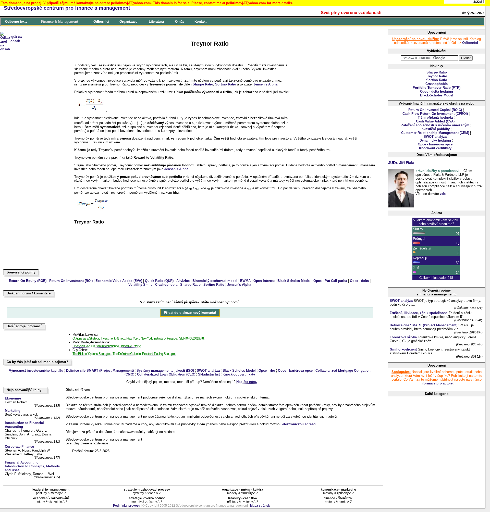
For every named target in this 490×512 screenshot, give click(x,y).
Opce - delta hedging (436, 91)
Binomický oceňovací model (214, 281)
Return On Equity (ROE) (27, 281)
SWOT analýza (208, 370)
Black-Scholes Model (294, 281)
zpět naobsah (16, 39)
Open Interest (264, 281)
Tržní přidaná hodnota (435, 117)
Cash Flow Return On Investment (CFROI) (435, 114)
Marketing (12, 411)
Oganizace (128, 21)
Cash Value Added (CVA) (435, 121)
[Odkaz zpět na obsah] (5, 30)
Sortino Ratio (225, 84)
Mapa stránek (260, 505)
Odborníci (470, 43)
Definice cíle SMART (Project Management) (100, 370)
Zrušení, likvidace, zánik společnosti (419, 313)
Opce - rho (267, 370)
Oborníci (101, 21)
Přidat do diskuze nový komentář (190, 313)
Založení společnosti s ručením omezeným (435, 125)
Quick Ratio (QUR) (159, 281)
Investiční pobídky (435, 129)
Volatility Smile (140, 284)
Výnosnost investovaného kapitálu (36, 370)
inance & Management (59, 21)
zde (443, 194)
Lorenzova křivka (403, 337)
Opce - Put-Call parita (330, 281)
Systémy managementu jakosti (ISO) (165, 370)
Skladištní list (209, 374)
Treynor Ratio (436, 76)
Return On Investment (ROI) (71, 281)
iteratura (156, 21)
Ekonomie (13, 398)
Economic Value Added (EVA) (118, 281)
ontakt (200, 21)
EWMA (245, 281)
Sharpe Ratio (203, 84)
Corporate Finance (19, 446)
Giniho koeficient (403, 349)
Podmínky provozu (126, 505)
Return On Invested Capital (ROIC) (435, 110)
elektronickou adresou (299, 424)
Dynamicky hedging (435, 140)
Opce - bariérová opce (295, 370)
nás (179, 21)
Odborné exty (16, 21)
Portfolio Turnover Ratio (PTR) (436, 88)
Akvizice (183, 281)
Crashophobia (166, 284)
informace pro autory (436, 383)
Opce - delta (359, 281)
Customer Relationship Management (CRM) (435, 133)
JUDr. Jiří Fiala (401, 162)
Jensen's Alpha (265, 84)
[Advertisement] (27, 188)
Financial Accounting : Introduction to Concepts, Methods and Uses (32, 466)
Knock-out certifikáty (239, 374)
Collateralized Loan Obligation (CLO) (166, 374)
